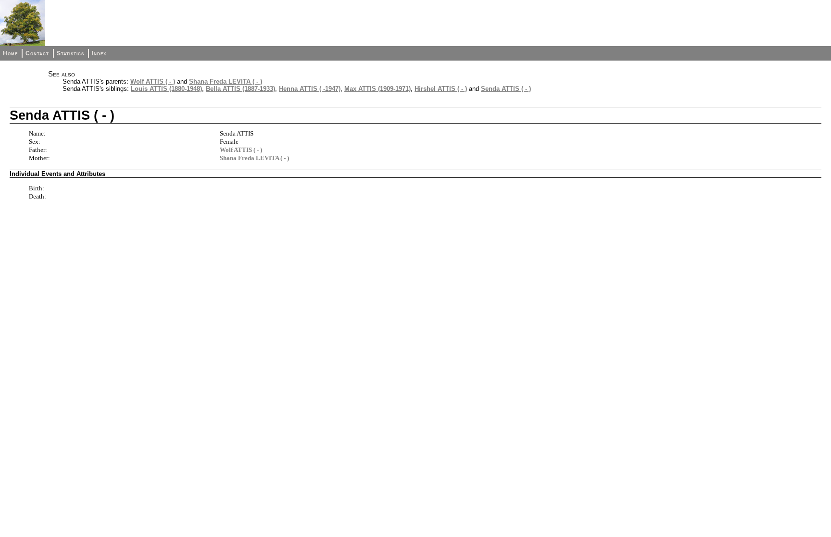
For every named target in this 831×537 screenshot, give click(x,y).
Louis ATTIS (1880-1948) (166, 88)
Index (99, 53)
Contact (37, 53)
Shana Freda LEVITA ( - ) (225, 81)
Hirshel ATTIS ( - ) (441, 88)
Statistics (70, 53)
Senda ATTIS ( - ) (506, 88)
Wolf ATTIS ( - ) (152, 81)
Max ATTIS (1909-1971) (377, 88)
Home (10, 53)
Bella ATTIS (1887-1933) (240, 88)
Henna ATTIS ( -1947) (309, 88)
